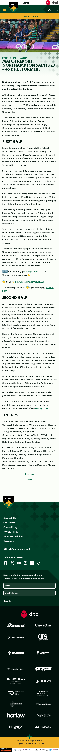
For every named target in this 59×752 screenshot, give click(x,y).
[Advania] (16, 704)
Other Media (38, 743)
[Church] (43, 625)
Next (29, 479)
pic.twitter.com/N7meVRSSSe (29, 281)
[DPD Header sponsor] (52, 2)
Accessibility (9, 518)
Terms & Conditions (13, 536)
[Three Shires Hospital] (43, 693)
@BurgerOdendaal (33, 271)
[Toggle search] (56, 9)
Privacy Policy (10, 532)
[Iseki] (43, 681)
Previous (29, 474)
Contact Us (9, 522)
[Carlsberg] (43, 653)
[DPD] (29, 614)
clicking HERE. (42, 408)
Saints (26, 2)
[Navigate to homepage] (13, 7)
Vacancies (8, 541)
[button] (25, 2)
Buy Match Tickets (29, 16)
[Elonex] (16, 727)
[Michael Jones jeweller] (16, 669)
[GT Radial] (43, 669)
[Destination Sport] (16, 693)
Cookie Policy (10, 527)
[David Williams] (16, 681)
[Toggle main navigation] (3, 9)
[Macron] (16, 653)
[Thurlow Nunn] (43, 704)
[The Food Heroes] (16, 625)
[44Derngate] (43, 727)
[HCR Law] (16, 715)
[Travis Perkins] (16, 637)
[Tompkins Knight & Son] (43, 715)
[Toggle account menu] (49, 9)
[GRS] (43, 637)
